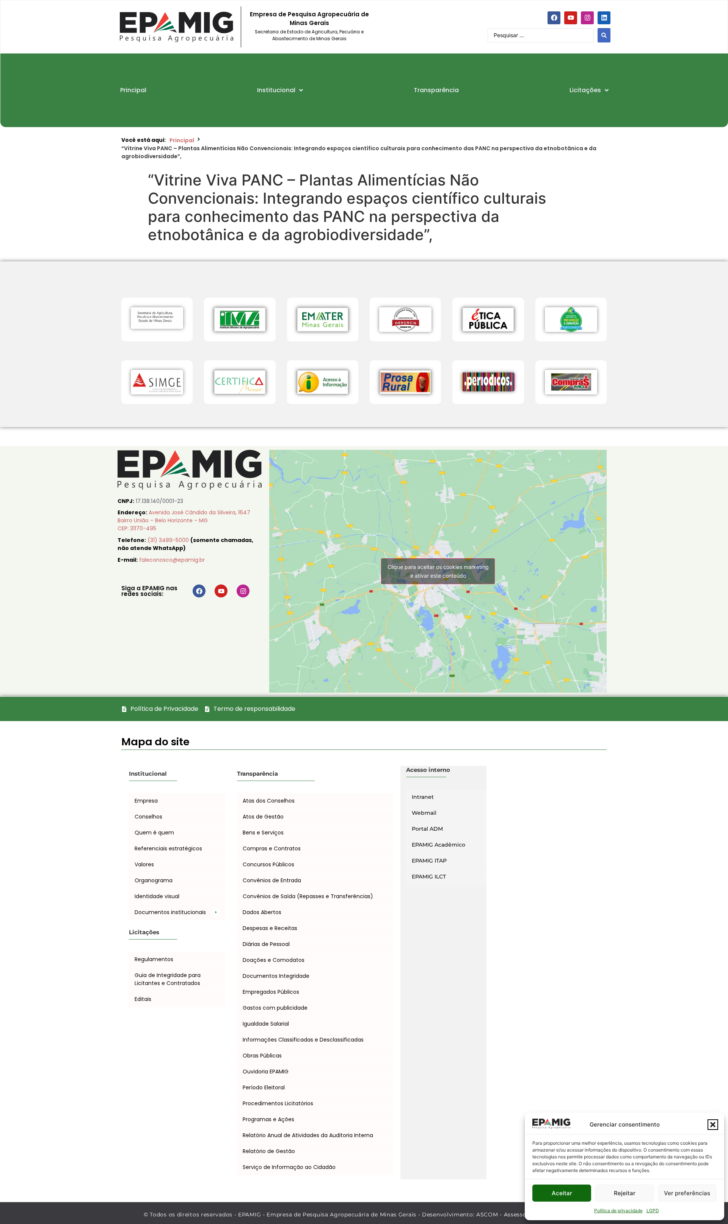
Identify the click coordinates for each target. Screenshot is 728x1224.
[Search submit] (604, 35)
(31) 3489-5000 (168, 540)
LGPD (652, 1210)
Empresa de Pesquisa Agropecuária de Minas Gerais (309, 18)
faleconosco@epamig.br (172, 560)
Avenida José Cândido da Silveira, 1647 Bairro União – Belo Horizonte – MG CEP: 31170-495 (184, 520)
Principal (181, 140)
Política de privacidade (618, 1210)
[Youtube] (570, 17)
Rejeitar (624, 1193)
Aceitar (562, 1193)
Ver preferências (687, 1193)
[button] (713, 1124)
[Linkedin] (604, 17)
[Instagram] (587, 17)
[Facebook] (554, 17)
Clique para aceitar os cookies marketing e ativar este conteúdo (438, 571)
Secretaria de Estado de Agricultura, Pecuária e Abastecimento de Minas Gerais (309, 35)
